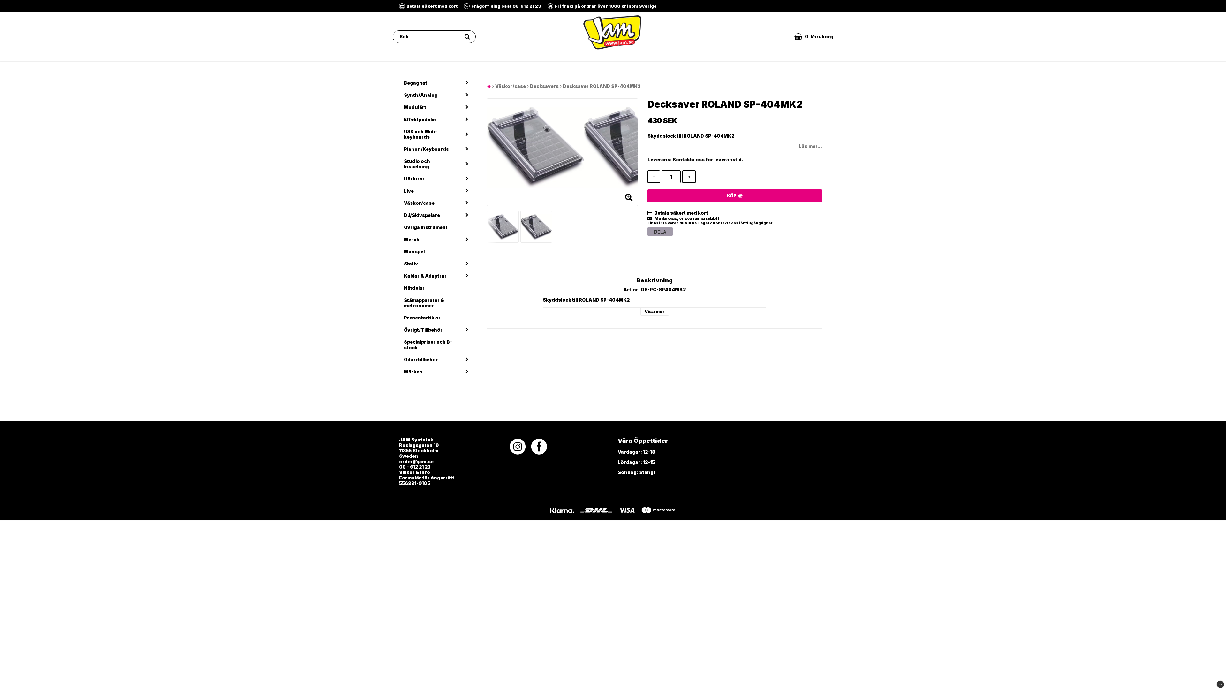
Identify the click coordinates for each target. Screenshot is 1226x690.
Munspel (414, 251)
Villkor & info (414, 472)
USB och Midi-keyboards (420, 134)
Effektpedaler (420, 119)
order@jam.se (416, 461)
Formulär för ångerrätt (426, 477)
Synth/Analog (421, 95)
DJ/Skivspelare (422, 215)
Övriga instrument (426, 227)
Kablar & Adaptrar (425, 276)
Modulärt (415, 107)
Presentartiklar (422, 317)
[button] (813, 36)
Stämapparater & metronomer (424, 302)
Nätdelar (414, 288)
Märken (413, 371)
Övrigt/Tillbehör (423, 330)
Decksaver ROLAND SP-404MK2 (601, 86)
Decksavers (544, 86)
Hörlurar (414, 178)
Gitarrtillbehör (421, 359)
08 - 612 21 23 (414, 467)
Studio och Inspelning (417, 163)
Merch (412, 239)
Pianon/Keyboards (426, 149)
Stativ (411, 263)
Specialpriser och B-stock (428, 344)
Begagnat (415, 83)
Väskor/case (419, 203)
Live (409, 191)
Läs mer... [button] (810, 146)
